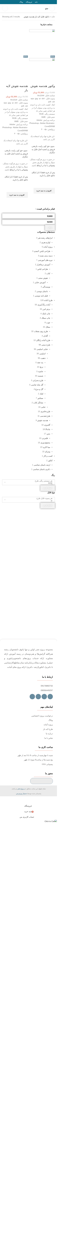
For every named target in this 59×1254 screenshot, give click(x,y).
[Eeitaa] (32, 696)
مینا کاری (46, 447)
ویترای (47, 451)
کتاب (48, 273)
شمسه (40, 376)
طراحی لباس (42, 269)
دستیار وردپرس (21, 794)
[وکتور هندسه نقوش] (42, 42)
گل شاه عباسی (37, 385)
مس (48, 434)
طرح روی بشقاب (41, 331)
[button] (44, 191)
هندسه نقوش (42, 420)
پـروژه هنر (21, 789)
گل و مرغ (39, 389)
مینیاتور (40, 398)
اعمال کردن (47, 488)
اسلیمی (42, 353)
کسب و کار (48, 456)
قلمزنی (45, 438)
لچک (41, 394)
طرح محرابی (38, 380)
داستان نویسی (42, 291)
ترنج (41, 367)
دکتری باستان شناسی (41, 469)
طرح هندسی (45, 416)
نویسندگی (46, 287)
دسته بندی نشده (46, 256)
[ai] (29, 500)
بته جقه (40, 362)
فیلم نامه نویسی (41, 296)
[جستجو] (5, 8)
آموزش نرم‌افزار (43, 264)
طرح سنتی (45, 345)
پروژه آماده (48, 247)
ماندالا (47, 429)
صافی (50, 228)
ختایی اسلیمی (42, 349)
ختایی (43, 407)
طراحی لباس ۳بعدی (42, 251)
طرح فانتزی (45, 411)
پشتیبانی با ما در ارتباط (46, 165)
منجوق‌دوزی (45, 442)
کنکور (50, 460)
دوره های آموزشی (45, 260)
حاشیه (40, 371)
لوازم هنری (45, 242)
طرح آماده (48, 300)
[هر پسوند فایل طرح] (29, 498)
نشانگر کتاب (38, 403)
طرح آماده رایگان (43, 340)
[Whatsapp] (38, 696)
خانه (53, 17)
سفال (48, 327)
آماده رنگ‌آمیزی (44, 305)
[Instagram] (44, 696)
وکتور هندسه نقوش (42, 86)
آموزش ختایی (40, 282)
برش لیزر (46, 309)
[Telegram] (50, 696)
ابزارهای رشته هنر (45, 238)
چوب (48, 322)
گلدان (45, 336)
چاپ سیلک (45, 318)
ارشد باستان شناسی (42, 465)
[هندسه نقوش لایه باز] (15, 42)
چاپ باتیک (46, 313)
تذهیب (43, 358)
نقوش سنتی (43, 278)
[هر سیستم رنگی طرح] (29, 481)
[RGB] (29, 483)
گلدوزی (47, 425)
